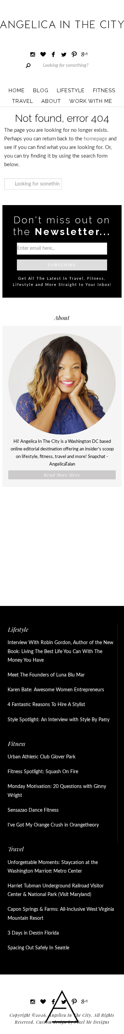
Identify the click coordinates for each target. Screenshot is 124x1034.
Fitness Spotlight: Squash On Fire (43, 771)
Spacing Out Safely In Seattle (38, 948)
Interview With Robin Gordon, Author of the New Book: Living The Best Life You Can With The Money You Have (60, 651)
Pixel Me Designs (92, 1022)
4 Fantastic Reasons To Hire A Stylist (46, 704)
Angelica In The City (62, 24)
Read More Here (62, 475)
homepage (95, 138)
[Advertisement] (62, 544)
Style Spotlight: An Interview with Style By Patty (59, 719)
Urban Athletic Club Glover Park (41, 757)
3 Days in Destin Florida (33, 933)
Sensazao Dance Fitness (33, 810)
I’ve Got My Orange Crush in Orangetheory (53, 825)
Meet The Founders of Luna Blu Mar (46, 675)
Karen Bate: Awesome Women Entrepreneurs (56, 689)
